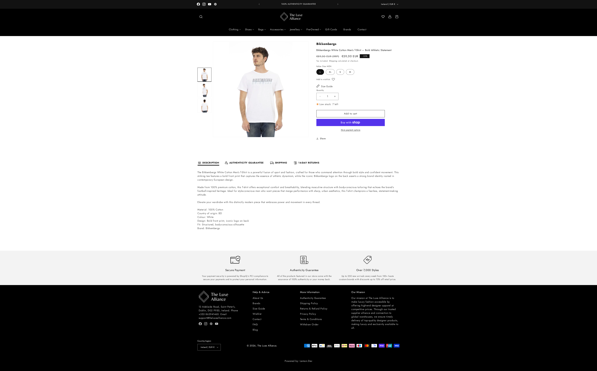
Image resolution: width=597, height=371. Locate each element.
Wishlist (257, 314)
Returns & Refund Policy (313, 308)
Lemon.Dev (306, 361)
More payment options (350, 130)
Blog (255, 330)
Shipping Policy (309, 303)
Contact (362, 29)
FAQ (255, 324)
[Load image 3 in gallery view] (204, 106)
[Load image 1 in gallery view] (204, 75)
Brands (347, 29)
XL (330, 72)
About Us (258, 298)
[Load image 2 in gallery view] (204, 90)
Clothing (233, 29)
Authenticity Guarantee (313, 298)
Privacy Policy (308, 314)
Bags (261, 29)
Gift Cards (331, 29)
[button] (200, 16)
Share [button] (323, 138)
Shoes (248, 29)
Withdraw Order (309, 324)
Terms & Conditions (311, 319)
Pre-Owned (312, 29)
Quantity (320, 90)
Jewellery (295, 29)
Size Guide (327, 86)
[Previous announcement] (259, 4)
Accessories (276, 29)
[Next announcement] (337, 4)
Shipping (333, 61)
